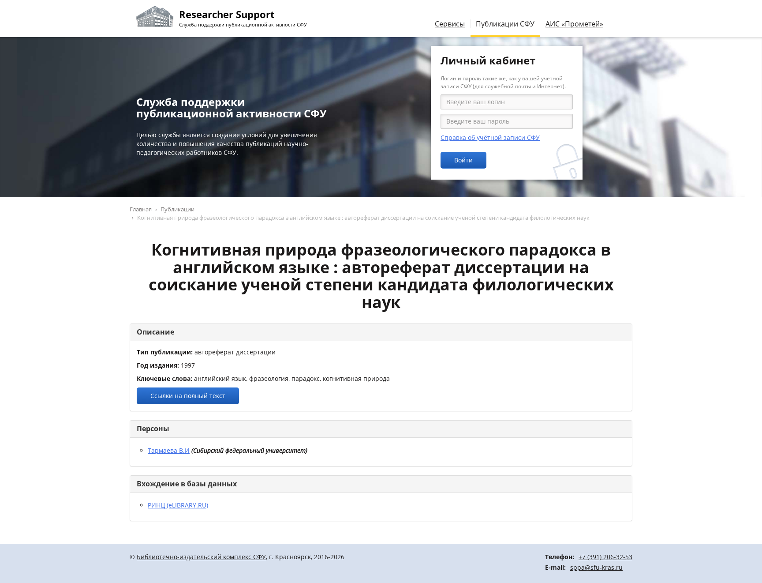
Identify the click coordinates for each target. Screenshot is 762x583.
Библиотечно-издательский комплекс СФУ (201, 557)
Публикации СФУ (505, 23)
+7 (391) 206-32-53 (605, 557)
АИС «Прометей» (574, 23)
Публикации (177, 209)
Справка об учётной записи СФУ (490, 137)
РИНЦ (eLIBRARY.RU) (178, 505)
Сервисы (450, 23)
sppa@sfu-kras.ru (596, 567)
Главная (141, 209)
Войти (463, 160)
